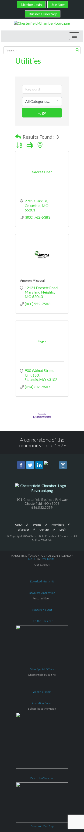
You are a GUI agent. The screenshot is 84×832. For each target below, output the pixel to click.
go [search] (44, 112)
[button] (18, 137)
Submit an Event (42, 609)
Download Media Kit (42, 581)
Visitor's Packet (42, 691)
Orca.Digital (48, 558)
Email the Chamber (42, 778)
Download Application (42, 592)
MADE (32, 558)
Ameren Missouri (32, 280)
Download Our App (42, 826)
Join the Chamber (42, 620)
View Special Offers (42, 669)
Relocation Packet (42, 703)
